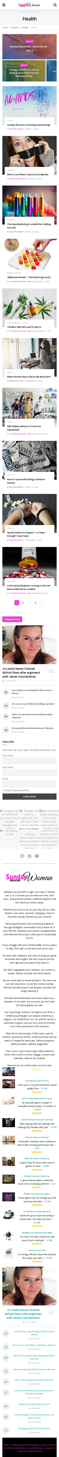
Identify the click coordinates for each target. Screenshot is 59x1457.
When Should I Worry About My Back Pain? (29, 376)
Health (34, 27)
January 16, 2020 (41, 593)
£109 (47, 1201)
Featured (11, 220)
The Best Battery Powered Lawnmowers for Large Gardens (34, 1416)
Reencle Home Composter (37, 1158)
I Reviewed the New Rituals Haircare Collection (32, 728)
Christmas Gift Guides (17, 323)
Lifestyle (24, 27)
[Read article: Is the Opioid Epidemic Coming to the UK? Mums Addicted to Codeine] (29, 566)
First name (7, 755)
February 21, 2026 (34, 540)
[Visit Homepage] (29, 5)
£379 (38, 1109)
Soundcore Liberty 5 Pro (37, 1080)
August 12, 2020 (41, 434)
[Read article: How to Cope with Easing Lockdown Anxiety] (29, 460)
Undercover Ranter (18, 179)
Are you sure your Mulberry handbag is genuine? (33, 703)
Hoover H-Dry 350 (37, 1250)
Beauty (24, 65)
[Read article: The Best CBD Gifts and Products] (29, 307)
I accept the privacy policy (15, 790)
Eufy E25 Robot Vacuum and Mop (37, 1119)
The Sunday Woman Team (20, 281)
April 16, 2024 (36, 179)
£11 (54, 1183)
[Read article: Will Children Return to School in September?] (29, 407)
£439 (46, 1166)
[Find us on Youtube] (36, 856)
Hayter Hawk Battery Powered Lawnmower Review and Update (34, 1392)
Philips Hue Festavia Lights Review (34, 1404)
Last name (7, 767)
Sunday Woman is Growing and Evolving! (28, 124)
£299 (49, 1257)
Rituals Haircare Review (37, 1137)
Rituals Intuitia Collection (37, 1176)
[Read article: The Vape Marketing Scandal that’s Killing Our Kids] (29, 205)
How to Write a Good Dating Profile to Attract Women (34, 1333)
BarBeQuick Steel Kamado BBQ (37, 1232)
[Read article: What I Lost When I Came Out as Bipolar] (29, 155)
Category (14, 27)
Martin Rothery (16, 381)
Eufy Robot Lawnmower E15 (37, 1211)
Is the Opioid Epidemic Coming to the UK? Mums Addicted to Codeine (29, 587)
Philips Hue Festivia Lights (37, 1193)
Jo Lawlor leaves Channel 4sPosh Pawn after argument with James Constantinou (21, 672)
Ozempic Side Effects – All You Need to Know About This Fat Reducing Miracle (24, 73)
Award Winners (14, 273)
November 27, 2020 (42, 331)
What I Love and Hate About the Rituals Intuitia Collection (34, 1357)
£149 (44, 1088)
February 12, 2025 (34, 381)
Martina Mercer (16, 129)
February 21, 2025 (42, 281)
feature (29, 41)
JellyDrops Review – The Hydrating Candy (29, 277)
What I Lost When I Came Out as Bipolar (27, 174)
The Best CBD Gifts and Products (24, 326)
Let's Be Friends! (30, 829)
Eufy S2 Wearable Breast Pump (37, 1098)
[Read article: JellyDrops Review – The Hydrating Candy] (29, 258)
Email (5, 778)
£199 (49, 1240)
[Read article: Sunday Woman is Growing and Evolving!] (29, 105)
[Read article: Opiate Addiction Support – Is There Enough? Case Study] (29, 513)
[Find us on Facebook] (22, 856)
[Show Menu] (3, 4)
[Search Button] (55, 4)
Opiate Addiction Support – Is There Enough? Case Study (26, 534)
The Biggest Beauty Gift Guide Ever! (34, 1428)
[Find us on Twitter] (29, 856)
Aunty (10, 120)
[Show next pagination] (41, 602)
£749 (53, 1127)
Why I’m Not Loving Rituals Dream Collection (34, 1380)
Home (5, 27)
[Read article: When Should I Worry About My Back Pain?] (29, 357)
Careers (10, 170)
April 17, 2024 (32, 129)
